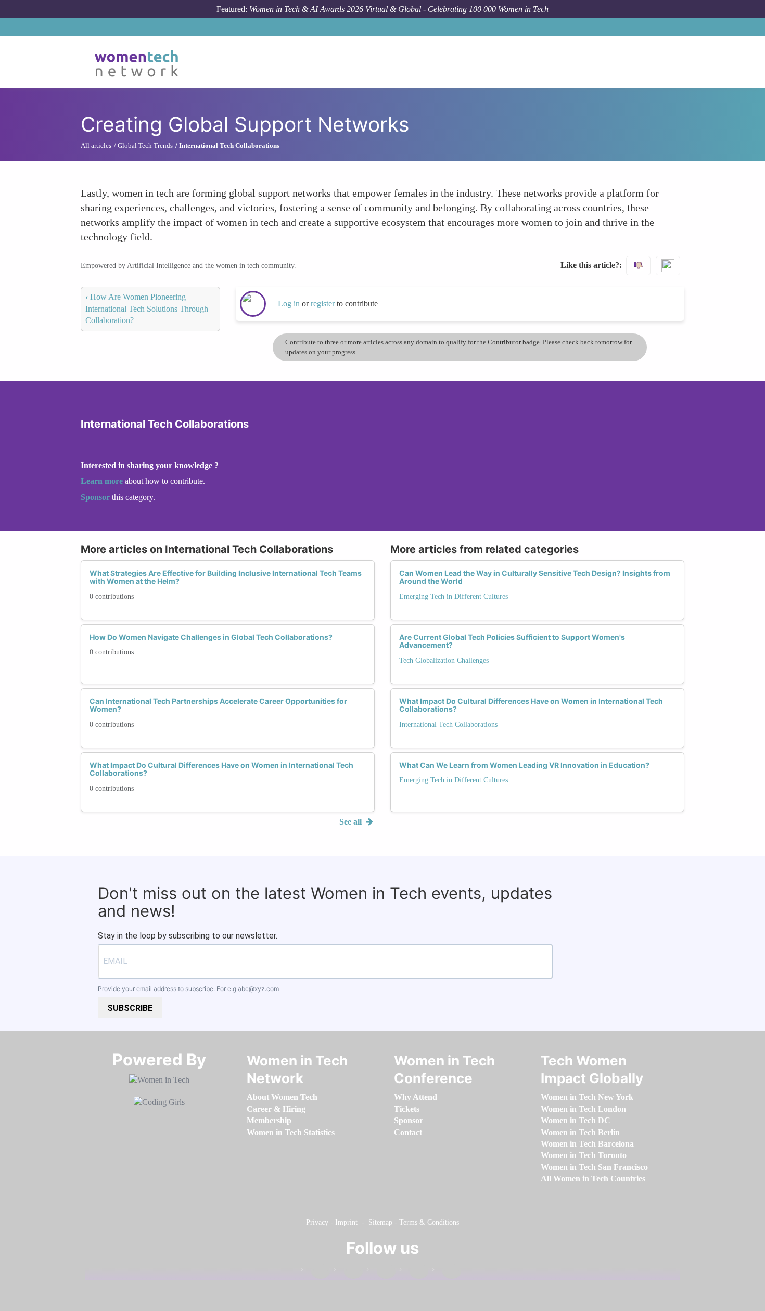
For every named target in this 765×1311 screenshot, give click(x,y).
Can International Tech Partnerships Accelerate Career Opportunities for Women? (218, 705)
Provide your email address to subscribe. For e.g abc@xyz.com (188, 989)
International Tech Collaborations (448, 724)
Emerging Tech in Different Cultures (453, 596)
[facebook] (315, 1271)
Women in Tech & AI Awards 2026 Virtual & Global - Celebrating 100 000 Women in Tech (399, 9)
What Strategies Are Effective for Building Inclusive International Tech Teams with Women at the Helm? (226, 577)
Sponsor (96, 497)
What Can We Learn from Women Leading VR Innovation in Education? (524, 765)
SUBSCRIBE (129, 1008)
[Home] (140, 62)
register (324, 303)
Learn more (102, 481)
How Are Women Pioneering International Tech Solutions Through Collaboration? (146, 308)
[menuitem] (282, 1096)
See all (351, 821)
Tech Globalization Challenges (444, 660)
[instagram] (381, 1271)
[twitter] (413, 1271)
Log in (289, 303)
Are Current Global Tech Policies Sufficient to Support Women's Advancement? (512, 641)
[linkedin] (348, 1271)
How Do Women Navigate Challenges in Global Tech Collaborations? (211, 637)
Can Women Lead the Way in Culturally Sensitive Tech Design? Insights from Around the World (534, 577)
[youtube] (446, 1271)
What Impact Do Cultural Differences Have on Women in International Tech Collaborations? (221, 769)
